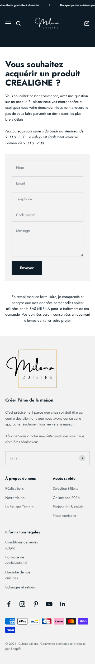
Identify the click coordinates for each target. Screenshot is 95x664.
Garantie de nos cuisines (17, 575)
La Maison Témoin (19, 506)
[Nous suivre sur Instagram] (22, 604)
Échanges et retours (20, 587)
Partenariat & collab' (68, 506)
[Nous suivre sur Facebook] (8, 604)
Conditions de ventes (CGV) (21, 545)
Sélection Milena (65, 488)
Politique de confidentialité (16, 560)
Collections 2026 (66, 497)
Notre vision (15, 497)
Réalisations (14, 488)
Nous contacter (65, 515)
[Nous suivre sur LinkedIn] (62, 604)
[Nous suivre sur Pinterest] (35, 604)
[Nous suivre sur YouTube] (49, 604)
